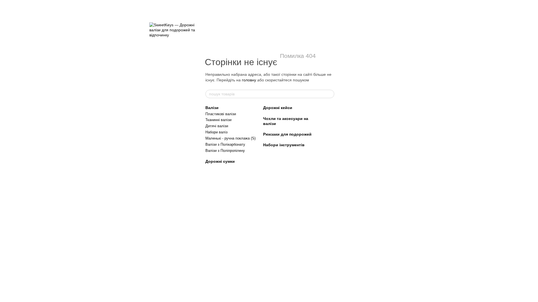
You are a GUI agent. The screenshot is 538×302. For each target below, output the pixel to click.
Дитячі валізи (216, 126)
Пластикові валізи (220, 114)
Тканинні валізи (218, 120)
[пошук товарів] (329, 94)
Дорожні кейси (277, 107)
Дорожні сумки (220, 161)
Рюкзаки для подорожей (287, 134)
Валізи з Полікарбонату (225, 144)
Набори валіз (216, 132)
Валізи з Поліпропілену (225, 150)
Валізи (212, 107)
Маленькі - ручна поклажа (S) (230, 138)
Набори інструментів (284, 145)
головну (249, 80)
